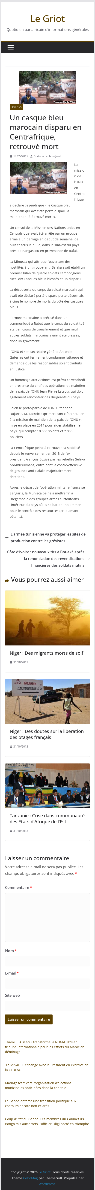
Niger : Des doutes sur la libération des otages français (47, 734)
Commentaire (18, 887)
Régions (16, 107)
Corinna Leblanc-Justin (48, 156)
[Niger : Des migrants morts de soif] (47, 593)
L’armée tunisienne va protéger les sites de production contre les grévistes (48, 537)
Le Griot (47, 18)
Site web (12, 995)
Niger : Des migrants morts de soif (46, 653)
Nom (11, 950)
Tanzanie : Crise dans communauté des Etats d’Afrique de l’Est (47, 818)
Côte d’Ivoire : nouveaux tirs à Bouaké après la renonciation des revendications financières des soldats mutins (45, 558)
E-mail (12, 973)
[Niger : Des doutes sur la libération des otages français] (47, 682)
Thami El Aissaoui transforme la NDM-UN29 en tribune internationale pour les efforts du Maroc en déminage (44, 1047)
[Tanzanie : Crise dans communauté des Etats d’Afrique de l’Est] (47, 766)
